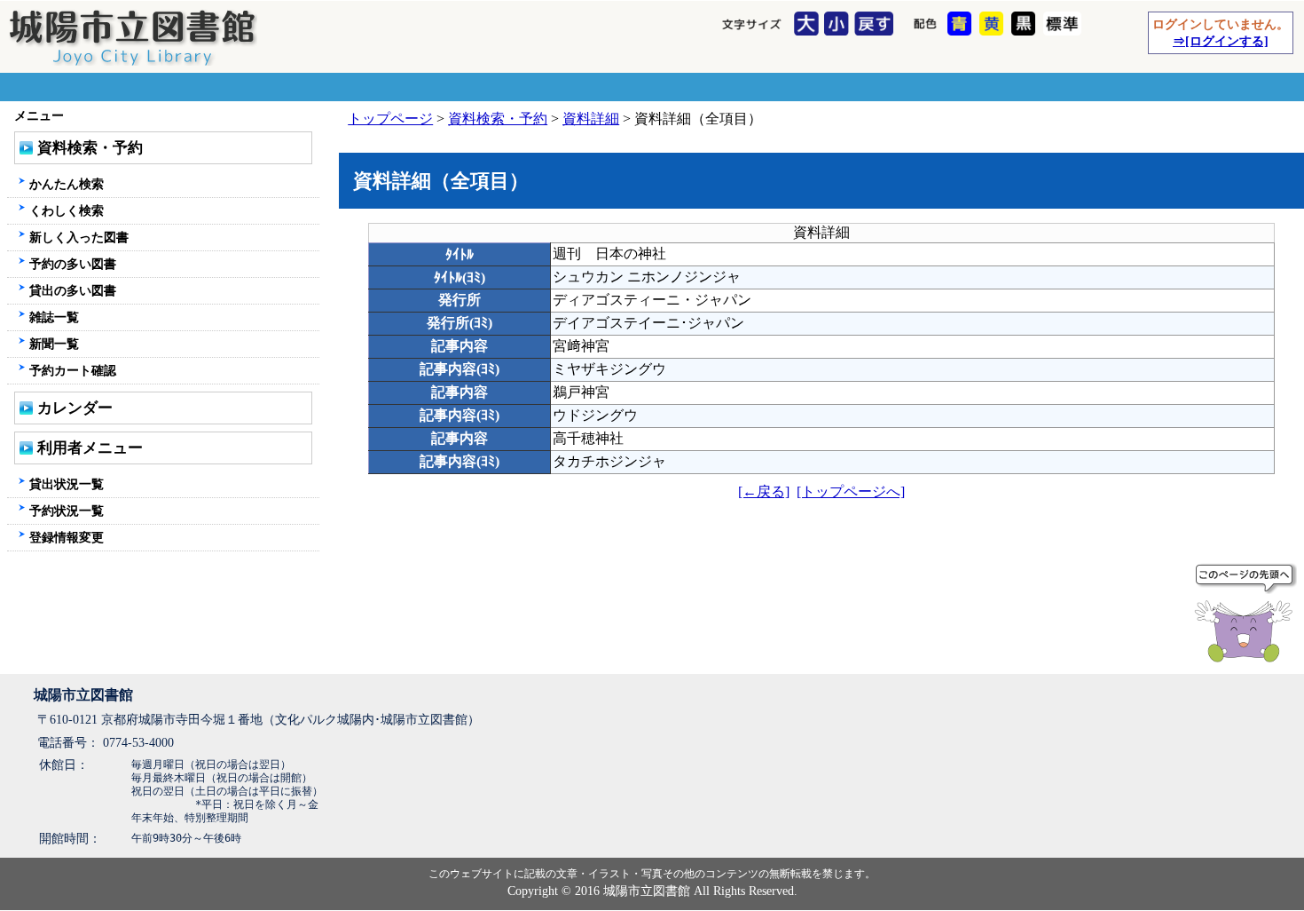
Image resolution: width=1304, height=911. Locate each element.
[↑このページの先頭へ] (1247, 616)
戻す (876, 25)
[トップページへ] (851, 491)
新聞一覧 (54, 344)
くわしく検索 (66, 210)
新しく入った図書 (79, 237)
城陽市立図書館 (83, 694)
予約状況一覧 (66, 510)
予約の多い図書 (72, 264)
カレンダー (75, 408)
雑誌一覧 (54, 317)
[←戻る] (763, 491)
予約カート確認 (72, 370)
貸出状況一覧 (66, 484)
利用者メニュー (90, 448)
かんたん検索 (66, 184)
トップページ (390, 118)
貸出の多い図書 (72, 290)
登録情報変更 (66, 537)
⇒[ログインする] (1221, 41)
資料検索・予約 (497, 118)
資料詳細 (590, 118)
